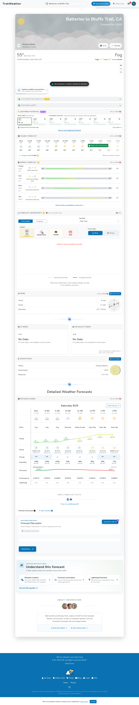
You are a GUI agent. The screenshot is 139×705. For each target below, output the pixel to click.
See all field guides (28, 588)
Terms (65, 682)
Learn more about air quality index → (110, 351)
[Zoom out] (121, 69)
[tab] (27, 510)
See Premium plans (79, 628)
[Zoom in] (121, 65)
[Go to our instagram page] (69, 687)
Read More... (26, 549)
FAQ (95, 678)
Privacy (73, 682)
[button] (69, 99)
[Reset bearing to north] (121, 72)
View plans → (117, 127)
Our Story (47, 678)
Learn (88, 678)
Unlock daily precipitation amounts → (69, 205)
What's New (120, 4)
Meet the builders (59, 628)
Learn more (84, 702)
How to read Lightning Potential (69, 130)
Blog (79, 678)
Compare (39, 221)
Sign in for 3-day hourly (99, 145)
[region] (69, 79)
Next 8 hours (112, 406)
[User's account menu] (134, 4)
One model (25, 221)
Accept (93, 702)
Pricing (71, 678)
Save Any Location (101, 4)
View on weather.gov (69, 504)
